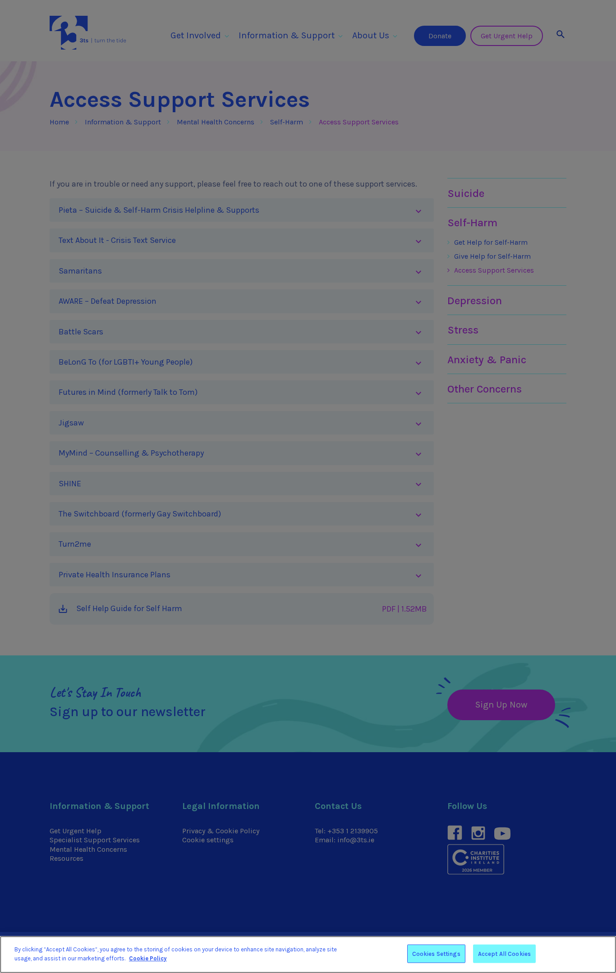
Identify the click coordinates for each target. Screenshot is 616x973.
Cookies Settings (436, 953)
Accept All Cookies (504, 953)
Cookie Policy (148, 958)
